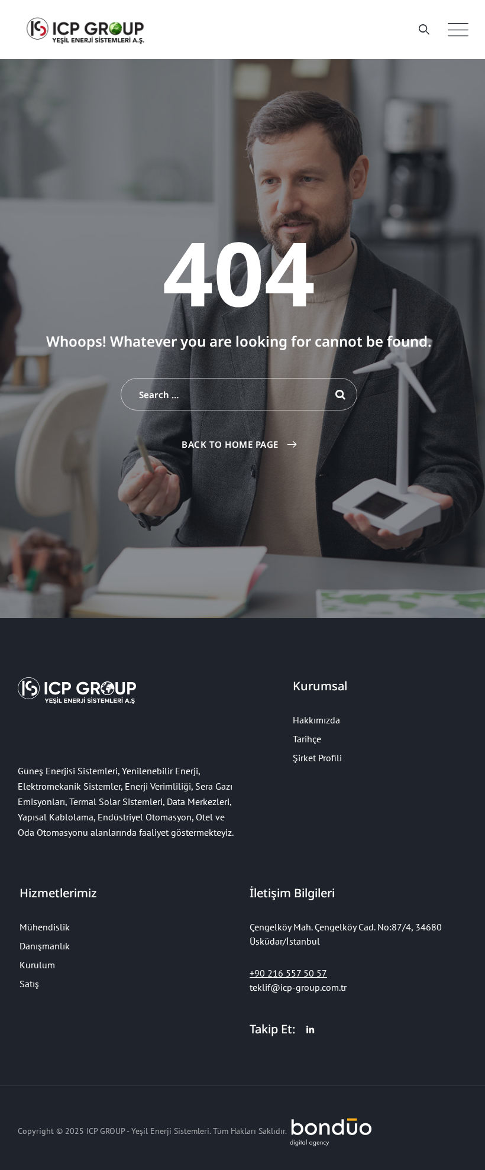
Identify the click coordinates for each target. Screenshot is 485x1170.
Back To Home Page (230, 444)
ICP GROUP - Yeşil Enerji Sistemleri (147, 1131)
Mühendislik (45, 927)
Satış (29, 984)
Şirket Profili (317, 758)
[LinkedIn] (310, 1030)
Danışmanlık (45, 946)
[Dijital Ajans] (331, 1130)
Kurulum (37, 965)
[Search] (424, 29)
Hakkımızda (316, 720)
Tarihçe (307, 739)
